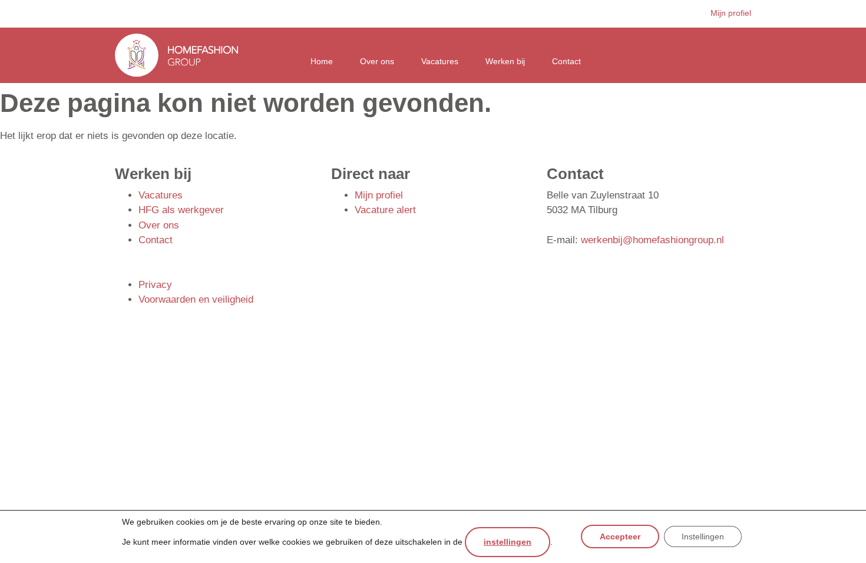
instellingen (507, 542)
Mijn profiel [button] (730, 13)
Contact (566, 61)
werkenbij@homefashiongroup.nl (652, 240)
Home (321, 61)
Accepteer (620, 537)
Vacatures (439, 61)
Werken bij (505, 61)
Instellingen (703, 537)
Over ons (377, 61)
